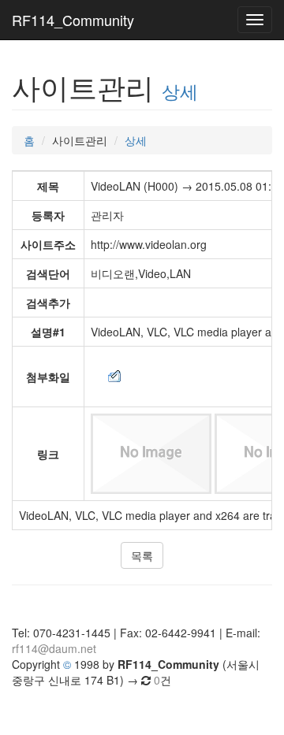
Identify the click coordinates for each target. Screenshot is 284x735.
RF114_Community (73, 19)
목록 (142, 555)
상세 (180, 90)
